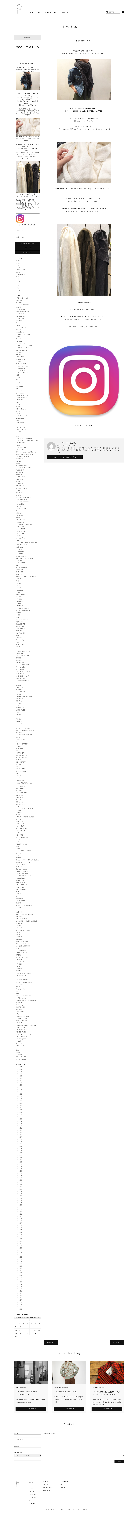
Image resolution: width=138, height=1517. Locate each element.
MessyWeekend (21, 465)
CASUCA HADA (21, 350)
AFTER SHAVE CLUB (23, 837)
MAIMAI (19, 732)
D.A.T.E (18, 307)
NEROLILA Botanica (23, 610)
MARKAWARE (20, 520)
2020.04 (19, 1203)
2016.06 (19, 1307)
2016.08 (19, 1302)
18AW (18, 281)
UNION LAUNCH (21, 882)
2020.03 (19, 1205)
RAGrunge (19, 547)
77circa (18, 746)
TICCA (18, 445)
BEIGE (18, 615)
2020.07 (19, 1196)
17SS (17, 288)
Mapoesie (19, 898)
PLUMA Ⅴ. (19, 606)
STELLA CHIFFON (22, 447)
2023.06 (19, 1117)
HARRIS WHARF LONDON (25, 730)
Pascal (18, 377)
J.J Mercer (19, 649)
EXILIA (18, 839)
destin (18, 490)
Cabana (18, 431)
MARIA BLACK (21, 786)
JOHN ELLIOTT (21, 708)
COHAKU (19, 701)
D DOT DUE (20, 626)
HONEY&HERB (21, 1057)
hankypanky (20, 341)
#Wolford (19, 637)
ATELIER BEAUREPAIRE (24, 735)
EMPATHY (19, 570)
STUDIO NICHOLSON (23, 876)
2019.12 (19, 1212)
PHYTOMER (20, 753)
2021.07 (19, 1169)
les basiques (20, 418)
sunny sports (20, 804)
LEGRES (18, 658)
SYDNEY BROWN (22, 873)
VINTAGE (19, 583)
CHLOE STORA (21, 762)
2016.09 (19, 1300)
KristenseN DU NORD (23, 671)
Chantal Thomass (22, 1018)
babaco (18, 925)
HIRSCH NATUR (21, 1021)
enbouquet (95, 1387)
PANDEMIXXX (21, 549)
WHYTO (18, 760)
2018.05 (19, 1255)
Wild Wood (20, 669)
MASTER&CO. (21, 493)
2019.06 (19, 1225)
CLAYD (18, 737)
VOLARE (19, 694)
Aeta (17, 846)
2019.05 (19, 1227)
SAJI (17, 436)
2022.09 (19, 1137)
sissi (17, 891)
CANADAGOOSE (22, 397)
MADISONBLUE (21, 757)
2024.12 (19, 1076)
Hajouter (19, 1002)
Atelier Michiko (21, 1036)
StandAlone (20, 551)
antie (17, 1387)
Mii (17, 379)
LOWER (18, 339)
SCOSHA (19, 560)
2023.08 (19, 1112)
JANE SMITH (20, 830)
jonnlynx (19, 812)
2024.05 (19, 1092)
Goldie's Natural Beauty (24, 914)
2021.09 (19, 1164)
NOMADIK (19, 660)
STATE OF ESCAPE (22, 305)
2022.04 (19, 1148)
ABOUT (18, 685)
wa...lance (19, 726)
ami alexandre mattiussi (24, 778)
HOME (31, 12)
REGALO (19, 703)
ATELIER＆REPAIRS (22, 957)
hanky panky (20, 316)
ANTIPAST (19, 400)
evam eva (19, 425)
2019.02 (19, 1234)
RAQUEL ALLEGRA (22, 1016)
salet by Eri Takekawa (23, 996)
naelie (18, 966)
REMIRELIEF (20, 522)
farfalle (18, 495)
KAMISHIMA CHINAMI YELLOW (27, 440)
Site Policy (46, 1490)
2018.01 (19, 1264)
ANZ (17, 565)
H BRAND (19, 790)
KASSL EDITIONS (22, 531)
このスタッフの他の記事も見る (64, 457)
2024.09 (19, 1083)
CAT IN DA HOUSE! (23, 456)
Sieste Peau (20, 699)
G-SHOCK (19, 572)
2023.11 (19, 1105)
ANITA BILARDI (21, 885)
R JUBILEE (19, 601)
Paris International (22, 502)
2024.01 (19, 1101)
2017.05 (19, 1282)
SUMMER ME (20, 674)
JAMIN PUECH (21, 710)
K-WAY (18, 894)
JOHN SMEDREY (21, 880)
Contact (62, 1487)
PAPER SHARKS (21, 1059)
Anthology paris (21, 327)
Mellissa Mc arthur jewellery (26, 1000)
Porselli (18, 1041)
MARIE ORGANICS (22, 944)
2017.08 (19, 1275)
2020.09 (19, 1191)
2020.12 (19, 1184)
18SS (17, 283)
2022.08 (19, 1139)
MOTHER (19, 302)
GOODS (18, 267)
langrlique (19, 459)
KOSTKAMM (20, 1007)
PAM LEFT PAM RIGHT (24, 982)
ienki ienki (19, 330)
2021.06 (19, 1171)
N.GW (18, 481)
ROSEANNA (20, 357)
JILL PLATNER (21, 633)
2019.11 (19, 1214)
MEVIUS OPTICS (22, 744)
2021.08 (19, 1166)
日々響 (18, 932)
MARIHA (19, 300)
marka (18, 517)
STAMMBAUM (21, 950)
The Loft (19, 723)
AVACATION (20, 370)
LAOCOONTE (20, 821)
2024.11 (19, 1078)
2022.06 (19, 1144)
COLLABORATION (22, 665)
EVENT (18, 265)
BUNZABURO (20, 422)
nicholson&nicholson (23, 619)
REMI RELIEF (20, 579)
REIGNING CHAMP (22, 676)
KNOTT (18, 776)
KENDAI (18, 536)
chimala (18, 858)
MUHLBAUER (20, 692)
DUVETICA (20, 635)
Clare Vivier (20, 1011)
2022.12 (19, 1130)
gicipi (18, 434)
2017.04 (19, 1284)
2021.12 (19, 1157)
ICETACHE (19, 653)
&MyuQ (18, 463)
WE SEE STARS (21, 1032)
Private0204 (20, 864)
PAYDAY (19, 705)
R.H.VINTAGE (20, 563)
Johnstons (19, 795)
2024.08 (19, 1085)
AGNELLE (19, 1023)
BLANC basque (21, 429)
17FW (18, 286)
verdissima (20, 959)
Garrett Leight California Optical (27, 860)
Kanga (18, 848)
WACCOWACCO (21, 755)
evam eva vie (20, 427)
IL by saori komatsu (23, 1014)
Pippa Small (20, 962)
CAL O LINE (20, 533)
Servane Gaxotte (22, 871)
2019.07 (19, 1223)
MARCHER (19, 748)
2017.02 (19, 1289)
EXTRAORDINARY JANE (24, 851)
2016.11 (19, 1295)
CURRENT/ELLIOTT (23, 953)
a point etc (20, 590)
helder (18, 540)
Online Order (47, 1487)
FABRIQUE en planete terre (25, 454)
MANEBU (19, 599)
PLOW (18, 413)
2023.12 (19, 1103)
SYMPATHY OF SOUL (23, 973)
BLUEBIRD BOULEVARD (24, 696)
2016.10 (19, 1298)
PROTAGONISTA (22, 373)
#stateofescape (21, 628)
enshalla (19, 714)
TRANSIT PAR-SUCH (23, 334)
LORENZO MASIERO (23, 728)
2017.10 (19, 1270)
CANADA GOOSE (22, 395)
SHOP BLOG (28, 248)
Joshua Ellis (20, 504)
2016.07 (19, 1304)
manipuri (19, 461)
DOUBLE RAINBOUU (23, 567)
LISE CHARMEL (21, 769)
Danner (18, 800)
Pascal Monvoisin (22, 366)
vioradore (19, 386)
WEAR (18, 261)
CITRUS (18, 955)
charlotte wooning (22, 869)
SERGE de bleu (21, 409)
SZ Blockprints (21, 368)
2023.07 (19, 1114)
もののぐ (19, 766)
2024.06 (19, 1089)
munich (18, 354)
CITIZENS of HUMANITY (24, 1034)
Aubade (18, 764)
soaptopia (19, 939)
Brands (45, 1484)
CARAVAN (19, 515)
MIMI (18, 384)
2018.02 (19, 1261)
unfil (17, 375)
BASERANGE (20, 314)
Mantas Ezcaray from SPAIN (26, 1025)
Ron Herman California (24, 524)
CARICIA (19, 968)
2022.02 (19, 1153)
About (62, 1484)
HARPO (18, 903)
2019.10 (19, 1216)
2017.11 (19, 1268)
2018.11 (19, 1241)
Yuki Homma (20, 662)
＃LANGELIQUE (21, 364)
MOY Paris (19, 867)
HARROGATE (20, 624)
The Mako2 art (21, 667)
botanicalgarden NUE (23, 680)
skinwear (19, 1009)
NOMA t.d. (19, 802)
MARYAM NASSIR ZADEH (25, 817)
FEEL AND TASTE (22, 919)
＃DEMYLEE (20, 644)
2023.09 (19, 1110)
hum (17, 773)
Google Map (28, 252)
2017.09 (19, 1273)
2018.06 (19, 1252)
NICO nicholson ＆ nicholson (26, 452)
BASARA (19, 977)
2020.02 (19, 1207)
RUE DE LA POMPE (22, 656)
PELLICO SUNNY (21, 793)
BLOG (39, 12)
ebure (18, 617)
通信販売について (27, 243)
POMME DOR (20, 443)
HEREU (18, 411)
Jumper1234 (20, 529)
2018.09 (19, 1246)
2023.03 (19, 1123)
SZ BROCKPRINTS (22, 348)
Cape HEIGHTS (21, 393)
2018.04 (19, 1257)
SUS (17, 742)
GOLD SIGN (20, 1043)
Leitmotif (19, 574)
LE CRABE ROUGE (22, 828)
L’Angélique (20, 318)
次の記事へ (117, 1342)
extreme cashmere (22, 311)
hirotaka (19, 321)
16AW (18, 290)
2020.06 (19, 1198)
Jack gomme (20, 382)
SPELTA (18, 613)
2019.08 (19, 1221)
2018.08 (19, 1248)
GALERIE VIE (20, 450)
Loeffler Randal (21, 998)
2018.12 (19, 1239)
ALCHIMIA (19, 797)
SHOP (56, 12)
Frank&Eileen (20, 678)
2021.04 (19, 1175)
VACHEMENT (20, 309)
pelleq (18, 336)
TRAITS (18, 855)
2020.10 (19, 1189)
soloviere (19, 993)
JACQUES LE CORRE (23, 946)
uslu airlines (20, 928)
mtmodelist (20, 332)
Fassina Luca (20, 878)
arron (18, 948)
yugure (18, 934)
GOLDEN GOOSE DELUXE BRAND (25, 809)
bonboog (19, 1054)
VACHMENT (20, 470)
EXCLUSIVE (20, 554)
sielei (17, 1050)
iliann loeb (19, 717)
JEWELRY (19, 631)
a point (18, 588)
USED (18, 581)
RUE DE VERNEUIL (22, 980)
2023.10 (19, 1107)
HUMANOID (20, 486)
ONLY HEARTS (21, 889)
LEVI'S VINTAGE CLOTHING (26, 576)
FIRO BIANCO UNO (23, 298)
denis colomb (20, 1027)
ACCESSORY (20, 270)
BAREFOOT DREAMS (23, 468)
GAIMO (18, 971)
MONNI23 (19, 923)
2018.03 (19, 1259)
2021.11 (19, 1160)
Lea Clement (20, 788)
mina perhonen (21, 594)
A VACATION (20, 477)
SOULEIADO (20, 1045)
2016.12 (19, 1293)
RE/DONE (19, 912)
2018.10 (19, 1243)
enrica (18, 402)
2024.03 (19, 1096)
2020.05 (19, 1200)
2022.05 (19, 1146)
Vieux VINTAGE (21, 499)
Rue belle (19, 910)
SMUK (18, 646)
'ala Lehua (19, 472)
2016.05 (19, 1309)
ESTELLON (19, 937)
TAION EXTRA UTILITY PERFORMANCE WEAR (24, 783)
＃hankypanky (21, 556)
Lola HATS (19, 835)
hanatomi (19, 683)
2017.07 (19, 1277)
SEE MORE (30, 1409)
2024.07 (19, 1087)
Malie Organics (21, 1005)
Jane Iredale (20, 739)
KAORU (18, 404)
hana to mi (19, 687)
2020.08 (19, 1194)
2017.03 (19, 1286)
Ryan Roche (20, 887)
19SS (17, 279)
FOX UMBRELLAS (22, 545)
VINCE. (18, 719)
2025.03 (19, 1069)
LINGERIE (19, 263)
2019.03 (19, 1232)
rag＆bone (19, 622)
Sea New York (21, 901)
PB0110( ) (19, 984)
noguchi (18, 603)
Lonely (18, 1048)
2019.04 (19, 1230)
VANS (18, 806)
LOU (17, 511)
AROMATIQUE (21, 508)
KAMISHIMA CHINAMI (24, 438)
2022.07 (19, 1141)
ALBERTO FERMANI (23, 862)
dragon (18, 907)
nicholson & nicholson (23, 497)
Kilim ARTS (20, 391)
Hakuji (18, 407)
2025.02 (19, 1071)
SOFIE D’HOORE (22, 975)
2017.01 (19, 1291)
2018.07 (19, 1250)
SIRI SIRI (19, 964)
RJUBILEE (19, 513)
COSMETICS (20, 274)
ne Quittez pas (21, 343)
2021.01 (19, 1182)
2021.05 (19, 1173)
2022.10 (19, 1135)
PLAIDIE (19, 506)
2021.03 (19, 1178)
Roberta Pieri (20, 538)
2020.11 (19, 1187)
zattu (17, 388)
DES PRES (19, 819)
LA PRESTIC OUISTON (24, 345)
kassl (17, 642)
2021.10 (19, 1162)
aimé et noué (57, 1387)
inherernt (19, 721)
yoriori (18, 585)
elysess (18, 991)
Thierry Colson (21, 989)
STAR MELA (20, 826)
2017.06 (19, 1280)
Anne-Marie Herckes (23, 930)
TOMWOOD (20, 780)
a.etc (17, 712)
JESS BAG (19, 987)
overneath (19, 484)
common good (21, 1039)
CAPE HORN (20, 527)
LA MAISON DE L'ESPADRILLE (26, 921)
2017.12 (19, 1266)
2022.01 (19, 1155)
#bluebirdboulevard (23, 651)
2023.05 (19, 1119)
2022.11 (19, 1132)
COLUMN (33, 1495)
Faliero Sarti (20, 479)
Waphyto (19, 474)
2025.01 (19, 1074)
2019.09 (19, 1218)
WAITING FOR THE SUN (24, 558)
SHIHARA (19, 597)
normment (19, 352)
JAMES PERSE (21, 824)
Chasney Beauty (21, 771)
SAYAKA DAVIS (21, 359)
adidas (18, 1052)
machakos (19, 916)
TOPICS (48, 12)
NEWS (18, 277)
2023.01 (19, 1128)
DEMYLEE (19, 815)
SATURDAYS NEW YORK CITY (26, 542)
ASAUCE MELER (21, 488)
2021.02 (19, 1180)
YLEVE (18, 325)
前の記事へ (51, 1342)
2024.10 (19, 1080)
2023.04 (19, 1121)
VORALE (19, 592)
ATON (18, 833)
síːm (17, 751)
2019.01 (19, 1237)
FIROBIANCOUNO (22, 608)
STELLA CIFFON (21, 416)
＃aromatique (21, 640)
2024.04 (19, 1094)
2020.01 (19, 1209)
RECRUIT (66, 12)
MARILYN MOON (22, 941)
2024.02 (19, 1098)
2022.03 (19, 1150)
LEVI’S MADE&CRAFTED (24, 905)
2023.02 (19, 1126)
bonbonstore (20, 842)
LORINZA (19, 853)
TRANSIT (19, 361)
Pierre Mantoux (21, 1030)
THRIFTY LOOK (21, 844)
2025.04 (19, 1067)
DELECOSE (19, 689)
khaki (18, 420)
